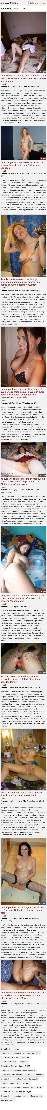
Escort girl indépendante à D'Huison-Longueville (19, 1079)
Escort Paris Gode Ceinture (11, 1075)
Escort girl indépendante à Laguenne (15, 1087)
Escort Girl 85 (24, 1066)
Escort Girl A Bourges (9, 1066)
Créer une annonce (38, 3)
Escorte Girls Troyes (23, 1092)
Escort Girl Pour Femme (10, 1049)
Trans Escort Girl (23, 1083)
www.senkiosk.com (8, 1100)
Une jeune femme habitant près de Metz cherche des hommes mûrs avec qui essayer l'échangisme (22, 598)
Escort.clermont (7, 1092)
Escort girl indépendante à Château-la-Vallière (19, 1070)
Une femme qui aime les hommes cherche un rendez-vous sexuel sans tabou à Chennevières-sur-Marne (23, 995)
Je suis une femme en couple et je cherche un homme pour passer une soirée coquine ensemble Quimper (20, 282)
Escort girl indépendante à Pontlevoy (15, 1096)
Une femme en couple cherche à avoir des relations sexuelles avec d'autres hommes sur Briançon (23, 78)
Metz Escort (5, 1057)
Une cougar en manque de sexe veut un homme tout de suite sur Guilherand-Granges (22, 165)
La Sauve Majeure (9, 3)
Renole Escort (36, 1087)
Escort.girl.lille (36, 1096)
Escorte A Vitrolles (8, 1083)
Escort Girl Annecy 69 (20, 1057)
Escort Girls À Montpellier (34, 1075)
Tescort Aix (23, 1062)
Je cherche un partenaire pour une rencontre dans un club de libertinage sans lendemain (21, 679)
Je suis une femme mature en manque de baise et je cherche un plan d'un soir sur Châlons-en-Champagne (23, 481)
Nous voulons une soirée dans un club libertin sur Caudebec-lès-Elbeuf (21, 794)
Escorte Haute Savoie (9, 1062)
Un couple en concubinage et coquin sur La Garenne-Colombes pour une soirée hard (22, 910)
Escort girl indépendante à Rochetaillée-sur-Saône (20, 1053)
